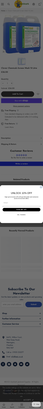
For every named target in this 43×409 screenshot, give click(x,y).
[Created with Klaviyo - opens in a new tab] (21, 223)
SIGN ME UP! (21, 209)
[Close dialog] (41, 187)
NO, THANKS (21, 214)
